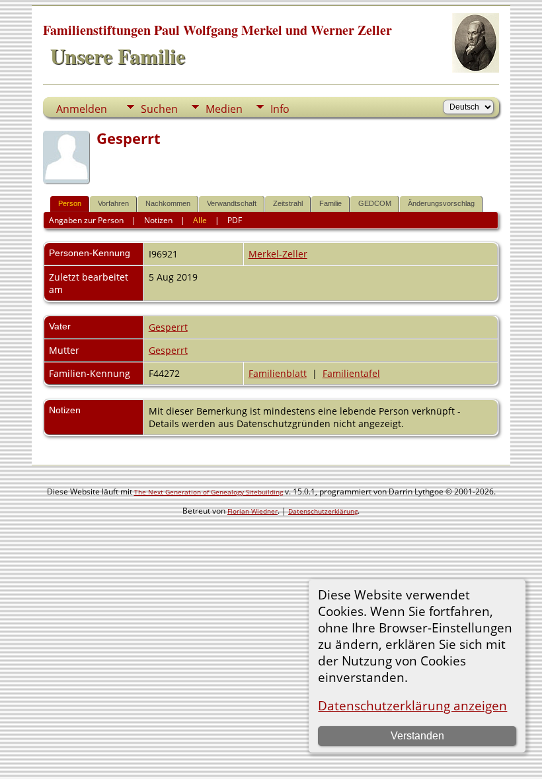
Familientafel (351, 373)
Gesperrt (168, 327)
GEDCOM (374, 203)
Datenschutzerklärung (323, 511)
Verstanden (417, 735)
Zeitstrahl (288, 203)
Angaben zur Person (86, 220)
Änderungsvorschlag (441, 203)
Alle (200, 220)
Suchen (159, 109)
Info (280, 109)
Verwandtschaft (231, 203)
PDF (234, 220)
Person (69, 203)
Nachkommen (167, 203)
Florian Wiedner (252, 511)
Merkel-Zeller (278, 254)
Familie (330, 203)
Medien (224, 109)
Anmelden (81, 109)
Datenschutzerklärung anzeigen (412, 705)
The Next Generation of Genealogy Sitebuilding (208, 491)
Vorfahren (113, 203)
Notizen (158, 220)
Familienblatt (278, 373)
